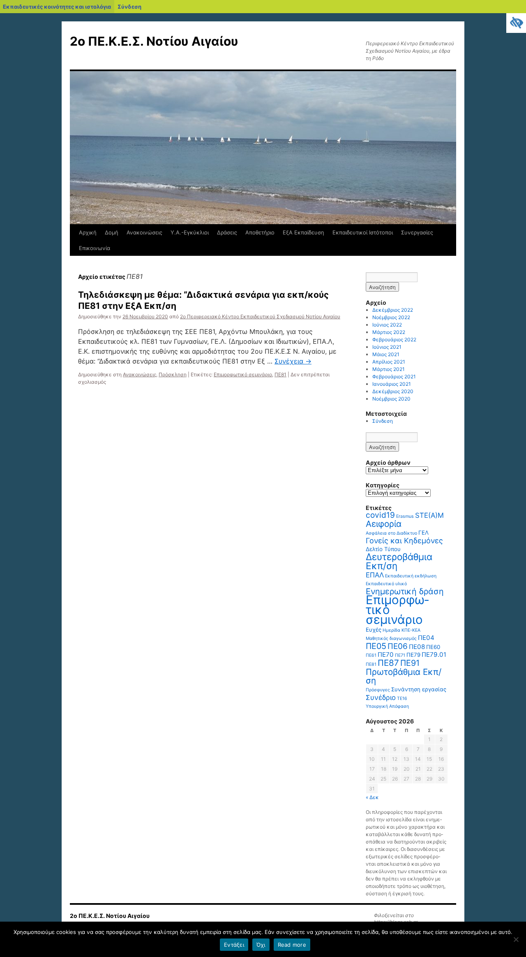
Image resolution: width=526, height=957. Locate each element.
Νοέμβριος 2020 (391, 399)
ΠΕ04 (426, 638)
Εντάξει (234, 944)
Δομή (111, 232)
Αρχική (88, 232)
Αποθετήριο (260, 232)
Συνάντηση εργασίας (418, 689)
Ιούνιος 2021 (386, 347)
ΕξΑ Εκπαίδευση (303, 232)
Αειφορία (383, 524)
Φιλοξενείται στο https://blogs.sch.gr (396, 918)
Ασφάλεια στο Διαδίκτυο (391, 533)
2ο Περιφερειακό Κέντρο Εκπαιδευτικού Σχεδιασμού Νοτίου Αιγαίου (260, 316)
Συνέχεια (293, 361)
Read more (292, 944)
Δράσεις (227, 232)
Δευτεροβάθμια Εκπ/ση (399, 561)
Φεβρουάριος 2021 (394, 376)
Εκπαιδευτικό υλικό (386, 583)
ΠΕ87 (388, 663)
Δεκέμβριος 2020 (392, 391)
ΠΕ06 (398, 646)
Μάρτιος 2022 (388, 332)
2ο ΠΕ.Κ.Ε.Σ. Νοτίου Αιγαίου (154, 41)
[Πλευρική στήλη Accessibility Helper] (516, 23)
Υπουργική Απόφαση (387, 706)
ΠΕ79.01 (434, 654)
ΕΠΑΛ (375, 575)
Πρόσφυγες (378, 690)
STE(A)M (429, 515)
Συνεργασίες (417, 232)
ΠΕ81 (280, 374)
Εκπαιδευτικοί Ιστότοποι (362, 232)
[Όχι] (516, 939)
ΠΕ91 (410, 663)
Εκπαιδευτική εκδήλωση (410, 576)
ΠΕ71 (400, 655)
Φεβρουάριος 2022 (394, 339)
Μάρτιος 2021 (388, 369)
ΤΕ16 (402, 698)
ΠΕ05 (376, 646)
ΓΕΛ (423, 532)
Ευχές (373, 629)
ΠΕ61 (371, 655)
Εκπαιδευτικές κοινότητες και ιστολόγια (57, 6)
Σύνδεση (129, 6)
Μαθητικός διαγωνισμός (391, 638)
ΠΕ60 (433, 647)
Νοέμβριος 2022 (391, 317)
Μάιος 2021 (385, 354)
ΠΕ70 (386, 654)
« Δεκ (372, 797)
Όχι (260, 944)
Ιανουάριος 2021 (391, 384)
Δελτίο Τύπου (383, 549)
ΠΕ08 (417, 647)
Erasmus (405, 516)
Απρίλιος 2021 (388, 362)
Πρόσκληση (173, 374)
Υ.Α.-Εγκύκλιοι (190, 232)
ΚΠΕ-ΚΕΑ (410, 630)
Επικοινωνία (94, 248)
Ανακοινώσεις (144, 232)
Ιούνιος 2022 (387, 325)
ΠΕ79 (413, 654)
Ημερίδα (391, 630)
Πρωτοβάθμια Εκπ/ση (403, 676)
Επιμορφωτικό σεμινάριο (243, 374)
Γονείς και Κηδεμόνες (404, 540)
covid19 (380, 515)
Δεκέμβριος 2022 (392, 310)
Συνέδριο (381, 697)
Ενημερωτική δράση (405, 591)
